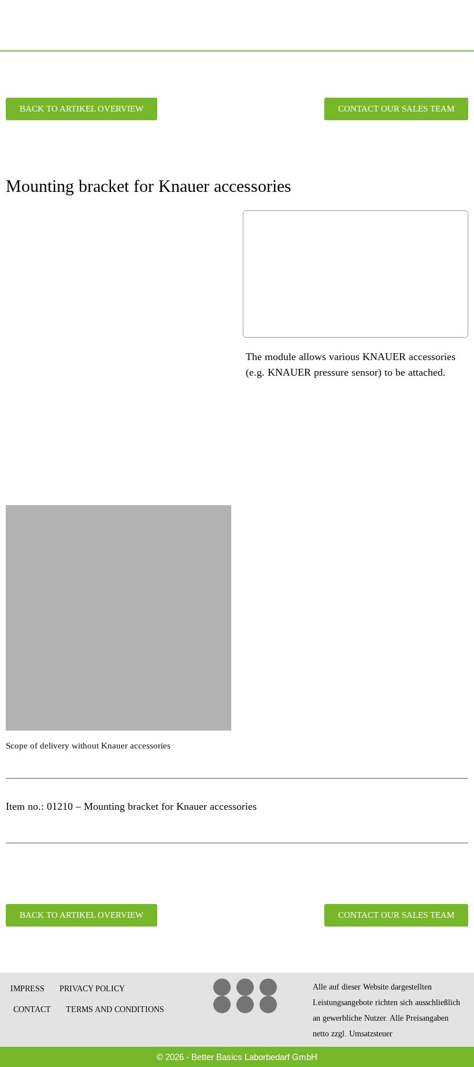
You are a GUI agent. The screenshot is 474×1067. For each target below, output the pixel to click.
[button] (457, 25)
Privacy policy (92, 988)
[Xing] (222, 1004)
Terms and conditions (115, 1009)
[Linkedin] (222, 987)
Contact (32, 1009)
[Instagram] (268, 1004)
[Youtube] (268, 987)
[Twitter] (245, 1004)
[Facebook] (245, 987)
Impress (27, 988)
